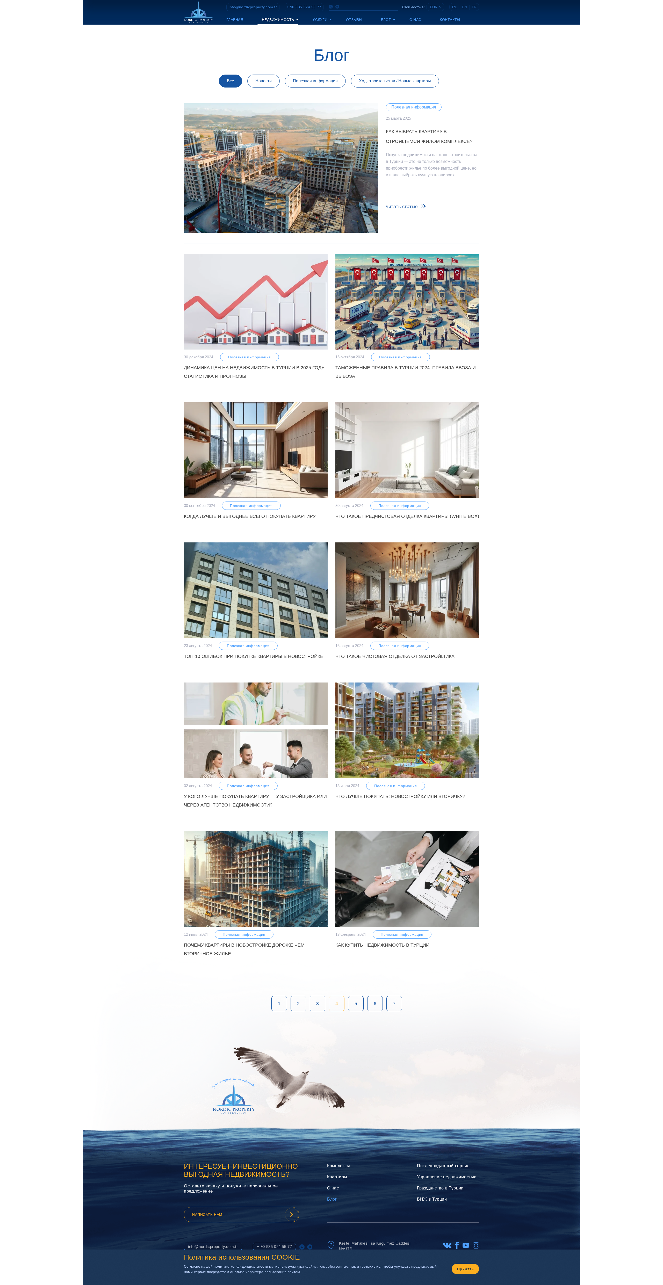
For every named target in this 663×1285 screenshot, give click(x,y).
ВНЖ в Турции (432, 1199)
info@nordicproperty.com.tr (253, 7)
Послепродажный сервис (443, 1166)
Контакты (450, 20)
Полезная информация (315, 81)
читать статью (402, 206)
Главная (234, 20)
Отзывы (354, 20)
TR (474, 7)
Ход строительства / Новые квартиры (395, 81)
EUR (433, 7)
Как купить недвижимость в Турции (382, 945)
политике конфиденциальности (241, 1266)
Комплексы (338, 1166)
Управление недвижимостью (446, 1177)
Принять (465, 1269)
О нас (415, 20)
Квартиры (337, 1177)
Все (230, 81)
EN (464, 7)
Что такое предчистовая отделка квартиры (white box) (407, 516)
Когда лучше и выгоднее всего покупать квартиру (250, 516)
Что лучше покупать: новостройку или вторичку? (400, 796)
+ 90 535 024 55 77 (304, 7)
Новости (263, 81)
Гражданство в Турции (440, 1188)
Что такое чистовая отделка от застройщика (395, 656)
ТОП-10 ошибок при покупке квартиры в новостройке (253, 656)
